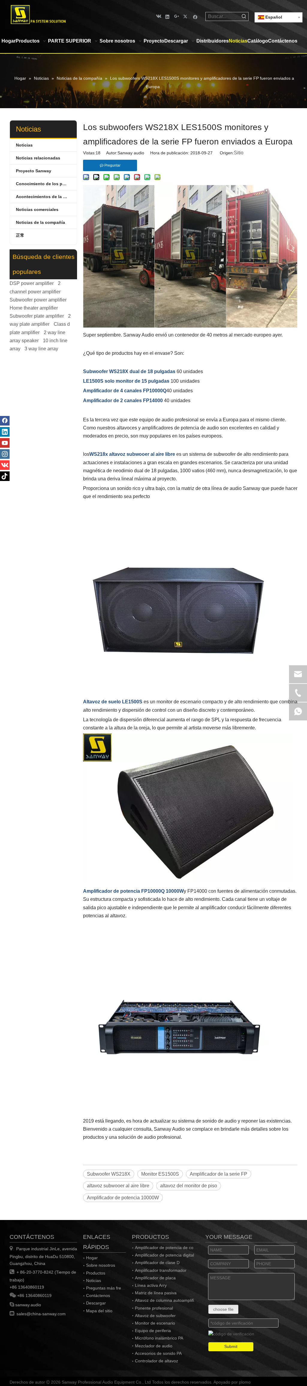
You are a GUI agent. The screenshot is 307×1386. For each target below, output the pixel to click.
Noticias (24, 145)
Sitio (238, 152)
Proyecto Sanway (33, 170)
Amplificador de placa (155, 1277)
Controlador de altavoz (156, 1360)
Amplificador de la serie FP (218, 1174)
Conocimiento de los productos (46, 183)
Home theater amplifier (34, 307)
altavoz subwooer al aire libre (118, 1185)
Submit (230, 1346)
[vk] (158, 16)
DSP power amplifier (32, 283)
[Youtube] (5, 443)
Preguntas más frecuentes (111, 1288)
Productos (95, 1273)
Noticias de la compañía (40, 222)
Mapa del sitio (99, 1310)
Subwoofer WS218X (108, 1174)
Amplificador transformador (160, 1270)
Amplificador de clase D (157, 1262)
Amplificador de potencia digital (164, 1255)
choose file (223, 1309)
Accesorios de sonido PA (158, 1353)
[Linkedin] (167, 16)
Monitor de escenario (155, 1323)
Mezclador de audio (153, 1345)
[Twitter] (186, 16)
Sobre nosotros (100, 1265)
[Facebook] (195, 16)
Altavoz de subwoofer (155, 1315)
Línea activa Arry (151, 1285)
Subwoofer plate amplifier (37, 316)
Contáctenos (98, 1295)
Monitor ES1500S (160, 1174)
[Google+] (176, 16)
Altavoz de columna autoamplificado (169, 1300)
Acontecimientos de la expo (44, 196)
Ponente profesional (154, 1308)
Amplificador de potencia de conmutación (174, 1247)
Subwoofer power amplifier (38, 299)
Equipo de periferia (153, 1330)
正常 (20, 235)
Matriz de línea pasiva (156, 1292)
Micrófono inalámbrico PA (159, 1338)
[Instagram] (5, 454)
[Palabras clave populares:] (244, 16)
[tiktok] (5, 476)
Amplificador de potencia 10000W (123, 1197)
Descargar (96, 1303)
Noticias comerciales (37, 209)
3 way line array (41, 348)
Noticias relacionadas (38, 158)
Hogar (92, 1257)
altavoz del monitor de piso (188, 1185)
